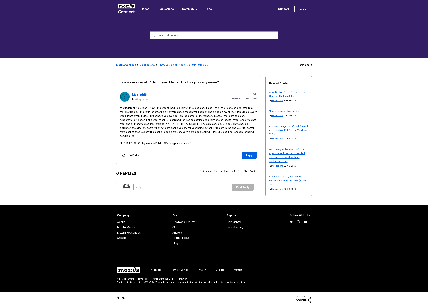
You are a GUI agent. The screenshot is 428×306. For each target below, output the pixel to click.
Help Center (234, 222)
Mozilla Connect (126, 9)
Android (177, 232)
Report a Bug (235, 227)
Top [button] (122, 297)
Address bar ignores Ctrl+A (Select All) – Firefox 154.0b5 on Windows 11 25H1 (288, 130)
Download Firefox (183, 222)
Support (283, 9)
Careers (121, 237)
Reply (249, 155)
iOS (174, 227)
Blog (175, 243)
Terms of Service (180, 270)
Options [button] (305, 64)
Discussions (166, 9)
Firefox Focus (180, 237)
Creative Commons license (234, 282)
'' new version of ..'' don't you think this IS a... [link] (184, 64)
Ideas (145, 9)
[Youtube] (305, 221)
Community (189, 9)
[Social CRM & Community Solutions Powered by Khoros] (303, 298)
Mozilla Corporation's (132, 279)
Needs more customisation (284, 111)
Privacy (202, 270)
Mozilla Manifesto (128, 227)
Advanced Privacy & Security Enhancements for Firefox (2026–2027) (287, 180)
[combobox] (214, 35)
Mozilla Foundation (129, 232)
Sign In (303, 9)
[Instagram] (298, 221)
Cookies (220, 270)
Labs (208, 9)
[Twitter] (291, 221)
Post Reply (242, 187)
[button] (124, 155)
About (121, 222)
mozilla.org (156, 270)
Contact (238, 270)
